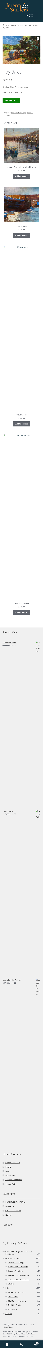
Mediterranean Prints (17, 1301)
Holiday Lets (10, 1206)
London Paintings (15, 1271)
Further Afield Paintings (18, 1267)
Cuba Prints (13, 1296)
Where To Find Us (12, 1163)
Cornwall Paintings (31, 25)
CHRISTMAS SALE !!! (13, 1210)
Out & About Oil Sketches (18, 1279)
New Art (8, 1215)
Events (8, 1167)
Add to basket (11, 100)
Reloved (8, 1313)
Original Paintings (17, 25)
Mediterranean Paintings (18, 1275)
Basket (33, 1342)
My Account (10, 1175)
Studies (11, 1284)
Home (7, 25)
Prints (7, 1288)
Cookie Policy (10, 1184)
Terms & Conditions (13, 1179)
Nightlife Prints (14, 1305)
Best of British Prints (16, 1292)
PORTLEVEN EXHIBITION (15, 1202)
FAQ (7, 1171)
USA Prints (12, 1309)
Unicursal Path (8, 1327)
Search (21, 1344)
